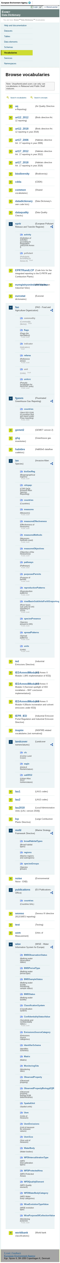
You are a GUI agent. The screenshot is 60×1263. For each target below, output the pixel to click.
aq (16, 106)
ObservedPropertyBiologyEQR (29, 1088)
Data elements (11, 42)
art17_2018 (21, 162)
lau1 (17, 791)
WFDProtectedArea (29, 1170)
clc (25, 752)
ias (17, 460)
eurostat (20, 296)
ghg (17, 438)
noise (18, 878)
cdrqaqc (28, 485)
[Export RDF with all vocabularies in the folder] (51, 227)
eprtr (18, 223)
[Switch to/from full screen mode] (41, 7)
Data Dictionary (27, 20)
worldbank (21, 1232)
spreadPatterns (29, 632)
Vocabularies (10, 53)
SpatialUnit (29, 1103)
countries (28, 409)
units (26, 646)
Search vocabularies (18, 98)
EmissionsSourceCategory (29, 1032)
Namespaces (10, 63)
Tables (7, 36)
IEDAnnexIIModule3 (25, 683)
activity (27, 234)
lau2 (17, 799)
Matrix (27, 1056)
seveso (19, 913)
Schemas (8, 47)
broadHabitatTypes (29, 841)
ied (17, 661)
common (20, 190)
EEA (17, 2)
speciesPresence (29, 618)
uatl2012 (28, 775)
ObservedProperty (29, 1077)
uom (18, 932)
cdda (18, 181)
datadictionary (24, 201)
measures (29, 509)
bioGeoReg (29, 471)
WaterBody (29, 1148)
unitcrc (27, 379)
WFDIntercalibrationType (29, 1157)
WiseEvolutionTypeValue (29, 1204)
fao (17, 307)
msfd (18, 830)
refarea (27, 355)
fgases (19, 398)
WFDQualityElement (29, 1182)
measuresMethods (29, 535)
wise (18, 944)
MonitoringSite (29, 1066)
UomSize (28, 1137)
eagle (26, 764)
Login (36, 7)
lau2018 (20, 807)
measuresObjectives (29, 548)
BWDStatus (29, 994)
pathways (28, 562)
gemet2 (19, 430)
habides (20, 449)
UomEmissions (29, 1124)
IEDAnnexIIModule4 (25, 701)
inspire (19, 730)
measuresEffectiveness (29, 521)
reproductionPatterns (29, 588)
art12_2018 (21, 128)
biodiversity (22, 173)
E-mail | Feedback (12, 1253)
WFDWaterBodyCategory (29, 1193)
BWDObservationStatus (29, 955)
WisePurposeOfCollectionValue (29, 1215)
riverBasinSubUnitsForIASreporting (29, 601)
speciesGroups (29, 863)
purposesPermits (29, 574)
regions (28, 852)
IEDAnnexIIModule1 (25, 672)
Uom (26, 1112)
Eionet (16, 20)
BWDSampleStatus (29, 979)
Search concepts (41, 98)
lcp (17, 819)
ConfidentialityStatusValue (29, 1016)
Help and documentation (15, 25)
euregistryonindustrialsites (25, 284)
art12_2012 (21, 117)
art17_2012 (21, 151)
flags (26, 330)
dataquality (22, 212)
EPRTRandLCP (24, 270)
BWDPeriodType (29, 968)
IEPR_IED (21, 716)
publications (22, 889)
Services (8, 58)
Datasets (8, 31)
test (17, 924)
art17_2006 (21, 140)
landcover (21, 741)
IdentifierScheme (29, 1045)
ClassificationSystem (29, 1005)
